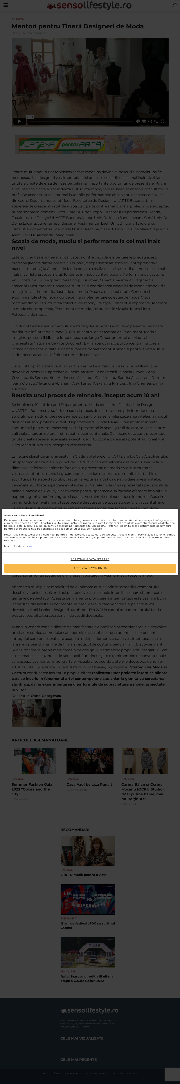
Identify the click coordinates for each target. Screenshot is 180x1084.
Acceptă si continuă (90, 568)
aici (29, 546)
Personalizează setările (90, 559)
